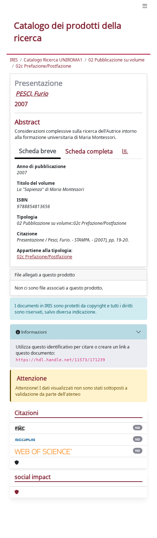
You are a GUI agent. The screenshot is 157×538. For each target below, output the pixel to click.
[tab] (125, 151)
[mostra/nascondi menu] (144, 6)
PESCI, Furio (32, 93)
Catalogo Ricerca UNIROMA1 (53, 60)
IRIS (14, 60)
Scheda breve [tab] (37, 151)
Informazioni (33, 332)
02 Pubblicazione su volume (116, 60)
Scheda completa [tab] (89, 151)
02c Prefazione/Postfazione (43, 66)
